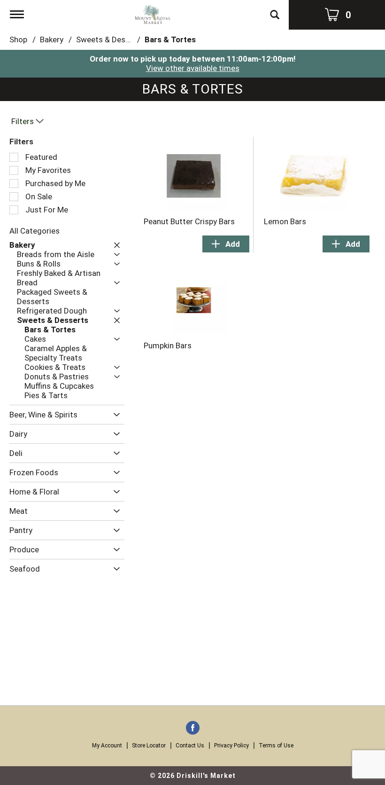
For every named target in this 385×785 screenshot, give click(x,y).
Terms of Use (276, 745)
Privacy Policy (231, 745)
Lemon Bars (285, 221)
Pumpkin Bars (168, 345)
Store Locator (149, 745)
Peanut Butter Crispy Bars (189, 221)
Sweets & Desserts (110, 39)
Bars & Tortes (170, 39)
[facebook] (193, 728)
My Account (107, 745)
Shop (18, 39)
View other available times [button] (192, 68)
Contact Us (190, 745)
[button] (114, 245)
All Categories (34, 231)
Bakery (51, 39)
